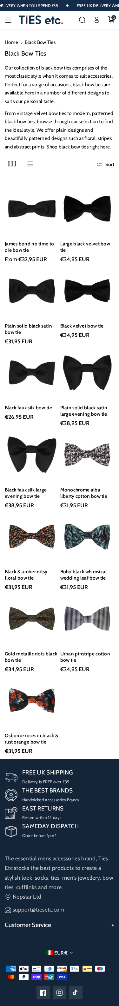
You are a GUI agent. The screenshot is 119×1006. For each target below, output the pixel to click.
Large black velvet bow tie (85, 247)
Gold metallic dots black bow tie (31, 657)
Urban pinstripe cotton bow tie (85, 657)
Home (11, 42)
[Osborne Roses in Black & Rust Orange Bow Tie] (32, 701)
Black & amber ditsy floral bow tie (26, 575)
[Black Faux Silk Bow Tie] (32, 373)
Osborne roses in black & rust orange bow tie (31, 738)
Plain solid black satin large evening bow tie (84, 411)
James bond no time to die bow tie (29, 247)
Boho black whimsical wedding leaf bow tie (83, 575)
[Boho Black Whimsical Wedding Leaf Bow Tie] (87, 537)
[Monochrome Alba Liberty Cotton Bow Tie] (87, 455)
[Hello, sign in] (97, 20)
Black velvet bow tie (82, 326)
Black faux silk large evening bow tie (26, 493)
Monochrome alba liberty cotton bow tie (84, 493)
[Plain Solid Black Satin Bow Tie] (32, 291)
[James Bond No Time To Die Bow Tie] (32, 209)
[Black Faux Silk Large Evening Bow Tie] (32, 455)
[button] (12, 20)
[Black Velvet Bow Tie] (87, 291)
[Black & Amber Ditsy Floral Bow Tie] (32, 537)
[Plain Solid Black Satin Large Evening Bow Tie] (87, 373)
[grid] (12, 163)
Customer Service (28, 925)
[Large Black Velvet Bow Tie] (87, 209)
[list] (30, 163)
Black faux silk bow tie (28, 408)
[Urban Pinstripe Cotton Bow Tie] (87, 619)
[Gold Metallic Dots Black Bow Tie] (32, 619)
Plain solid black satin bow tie (28, 329)
